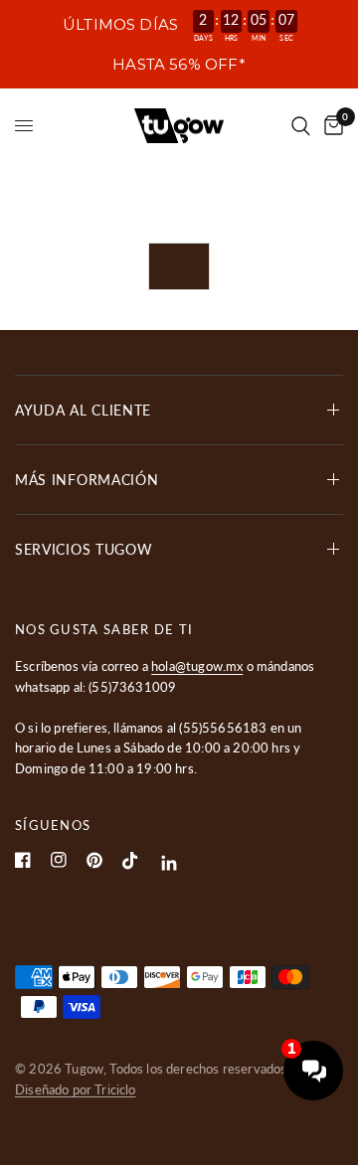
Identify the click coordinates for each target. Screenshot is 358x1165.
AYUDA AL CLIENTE (83, 410)
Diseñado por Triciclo (75, 1089)
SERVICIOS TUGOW (84, 549)
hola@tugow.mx (197, 666)
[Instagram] (59, 860)
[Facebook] (23, 860)
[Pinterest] (94, 860)
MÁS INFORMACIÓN (87, 479)
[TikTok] (130, 861)
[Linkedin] (169, 863)
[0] (330, 125)
